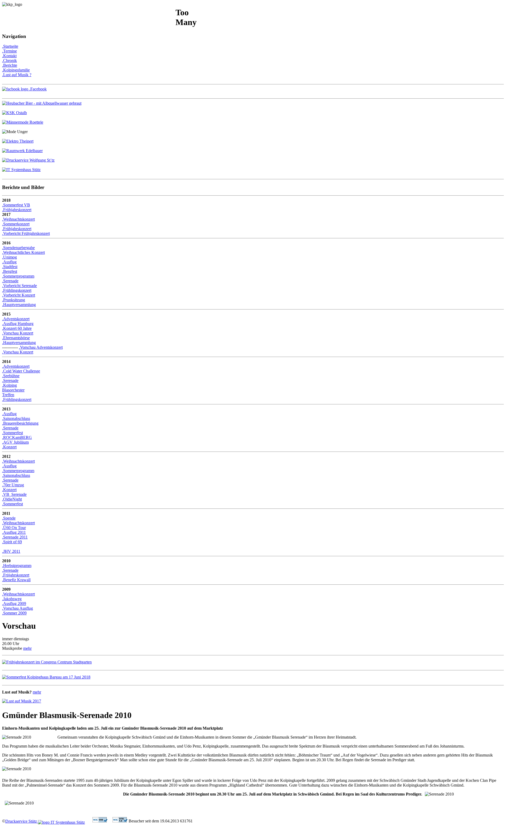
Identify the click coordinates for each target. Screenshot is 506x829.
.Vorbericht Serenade (19, 285)
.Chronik (9, 60)
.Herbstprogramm (16, 565)
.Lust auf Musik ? (16, 74)
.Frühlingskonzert (16, 290)
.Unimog (9, 257)
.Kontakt (9, 56)
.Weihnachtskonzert (18, 219)
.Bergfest (9, 271)
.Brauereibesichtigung (20, 423)
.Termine (9, 51)
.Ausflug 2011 (14, 532)
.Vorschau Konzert (17, 333)
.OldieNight (12, 499)
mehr (27, 648)
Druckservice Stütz (21, 821)
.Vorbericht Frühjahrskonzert (26, 233)
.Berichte (9, 65)
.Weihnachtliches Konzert (23, 252)
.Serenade (10, 281)
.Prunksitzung (13, 300)
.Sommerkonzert (16, 224)
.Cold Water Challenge (21, 371)
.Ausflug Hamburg (17, 323)
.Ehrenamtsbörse (16, 338)
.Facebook (37, 89)
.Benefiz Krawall (16, 580)
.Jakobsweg (12, 599)
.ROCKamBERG (17, 437)
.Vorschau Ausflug (17, 608)
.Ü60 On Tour (14, 527)
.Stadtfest (9, 266)
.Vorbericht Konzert (18, 295)
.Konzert (9, 447)
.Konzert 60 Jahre (17, 328)
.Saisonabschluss (16, 418)
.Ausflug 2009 (14, 603)
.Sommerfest (12, 432)
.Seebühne (11, 376)
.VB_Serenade (14, 494)
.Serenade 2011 (15, 537)
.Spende (9, 518)
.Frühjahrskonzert (16, 209)
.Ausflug (9, 262)
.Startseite (10, 46)
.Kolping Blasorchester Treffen (13, 390)
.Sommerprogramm (18, 276)
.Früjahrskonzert (15, 575)
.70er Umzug (13, 485)
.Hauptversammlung (19, 304)
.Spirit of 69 (12, 542)
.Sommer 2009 (14, 613)
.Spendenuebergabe (18, 247)
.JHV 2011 (11, 551)
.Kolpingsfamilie (16, 70)
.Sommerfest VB (16, 205)
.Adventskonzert (16, 319)
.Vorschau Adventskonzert (41, 347)
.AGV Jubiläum (15, 442)
